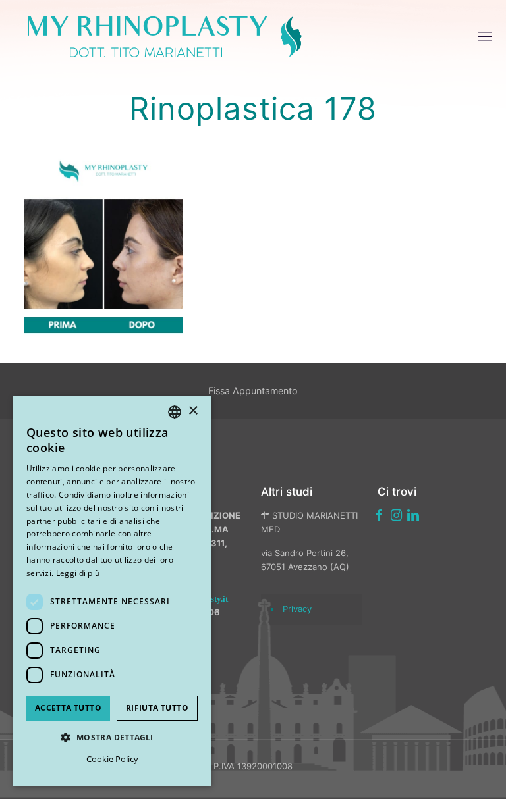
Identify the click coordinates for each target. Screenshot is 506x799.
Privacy (297, 609)
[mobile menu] (485, 36)
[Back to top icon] (426, 772)
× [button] (193, 411)
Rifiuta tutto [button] (157, 707)
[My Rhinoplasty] (164, 36)
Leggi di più (78, 573)
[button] (112, 737)
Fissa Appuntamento (253, 390)
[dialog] (112, 591)
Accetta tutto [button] (68, 707)
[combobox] (174, 412)
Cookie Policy (112, 759)
